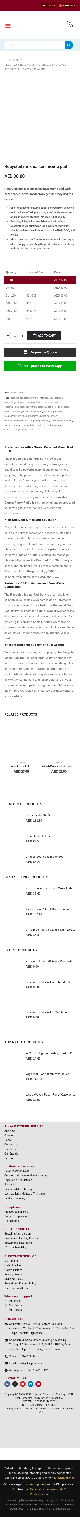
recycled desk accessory (45, 416)
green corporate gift (14, 411)
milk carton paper (33, 411)
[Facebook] (7, 1384)
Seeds (59, 762)
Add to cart (47, 335)
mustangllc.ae (66, 1477)
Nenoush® (37, 1489)
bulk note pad (41, 398)
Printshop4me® (40, 1494)
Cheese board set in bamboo (44, 856)
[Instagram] (15, 1384)
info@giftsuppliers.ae (58, 1508)
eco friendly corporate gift (38, 407)
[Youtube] (23, 1384)
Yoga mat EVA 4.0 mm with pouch (47, 1074)
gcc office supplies (61, 407)
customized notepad (14, 407)
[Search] (69, 45)
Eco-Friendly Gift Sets (40, 815)
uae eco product (12, 425)
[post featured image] (13, 818)
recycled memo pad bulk (16, 420)
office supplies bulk (52, 411)
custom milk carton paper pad (43, 402)
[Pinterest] (38, 1384)
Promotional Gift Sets (39, 836)
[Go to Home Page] (5, 60)
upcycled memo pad (52, 425)
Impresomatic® (56, 1489)
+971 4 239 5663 (34, 1508)
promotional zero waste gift (17, 416)
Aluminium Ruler (21, 766)
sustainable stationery (61, 420)
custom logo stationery (15, 402)
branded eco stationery (22, 398)
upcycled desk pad (31, 425)
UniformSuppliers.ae (36, 1484)
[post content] (21, 740)
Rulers (21, 762)
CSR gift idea (56, 398)
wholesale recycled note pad (18, 429)
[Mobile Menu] (8, 26)
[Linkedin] (30, 1384)
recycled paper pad (39, 420)
